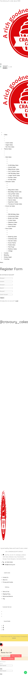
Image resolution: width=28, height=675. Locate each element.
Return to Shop (16, 656)
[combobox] (5, 68)
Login (16, 301)
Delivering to (5, 67)
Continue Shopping (8, 658)
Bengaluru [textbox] (5, 68)
